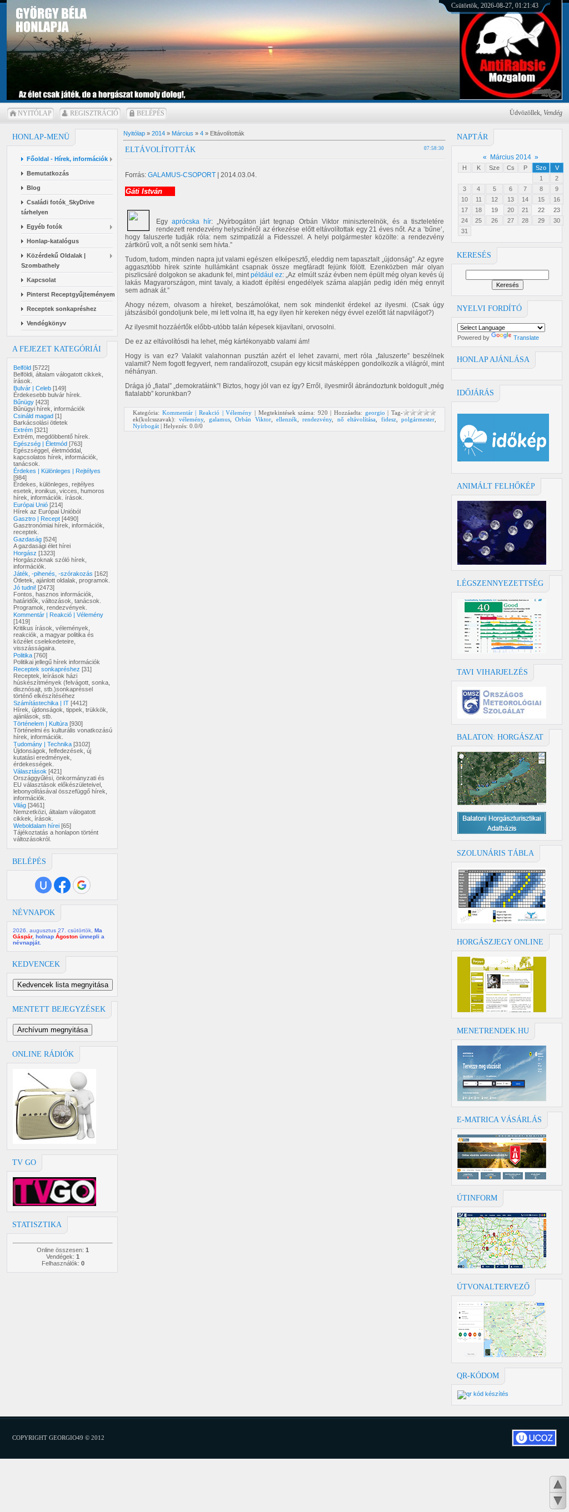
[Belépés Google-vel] (82, 885)
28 (525, 220)
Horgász (25, 553)
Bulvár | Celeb (32, 388)
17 (464, 210)
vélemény (191, 419)
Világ (19, 805)
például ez (266, 275)
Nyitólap (35, 113)
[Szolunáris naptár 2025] (501, 921)
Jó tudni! (24, 587)
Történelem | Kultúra (40, 723)
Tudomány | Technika (42, 744)
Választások (30, 771)
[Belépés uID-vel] (43, 885)
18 (478, 210)
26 (494, 220)
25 (478, 220)
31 (464, 231)
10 (464, 199)
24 (464, 220)
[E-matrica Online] (501, 1177)
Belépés (150, 113)
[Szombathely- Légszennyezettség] (501, 651)
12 (494, 199)
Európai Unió (30, 504)
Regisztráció (94, 113)
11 (479, 199)
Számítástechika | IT (41, 703)
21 (525, 210)
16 (556, 199)
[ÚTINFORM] (501, 1266)
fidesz (388, 419)
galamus (219, 419)
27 (510, 220)
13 (510, 199)
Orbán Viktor (253, 419)
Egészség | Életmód (40, 443)
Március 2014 (510, 157)
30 (556, 220)
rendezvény (317, 419)
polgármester (418, 419)
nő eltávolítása (356, 419)
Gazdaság (27, 539)
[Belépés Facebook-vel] (62, 885)
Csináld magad (33, 416)
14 (525, 199)
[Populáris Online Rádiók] (54, 1141)
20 (510, 210)
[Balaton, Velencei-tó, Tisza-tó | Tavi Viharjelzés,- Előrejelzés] (501, 716)
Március (182, 133)
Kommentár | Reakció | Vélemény (58, 614)
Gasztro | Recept (36, 518)
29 (541, 220)
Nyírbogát (146, 426)
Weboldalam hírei (36, 825)
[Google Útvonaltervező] (501, 1355)
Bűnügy (23, 402)
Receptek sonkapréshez (46, 669)
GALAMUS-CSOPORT (182, 175)
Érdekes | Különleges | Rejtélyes (57, 471)
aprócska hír (191, 221)
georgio (375, 412)
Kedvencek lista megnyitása (62, 985)
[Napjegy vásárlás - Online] (501, 1010)
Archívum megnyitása (52, 1030)
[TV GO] (54, 1203)
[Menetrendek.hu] (501, 1099)
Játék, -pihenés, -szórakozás (53, 573)
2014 (158, 133)
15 (541, 199)
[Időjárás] (501, 562)
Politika (22, 655)
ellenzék (286, 419)
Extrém (23, 429)
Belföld (22, 367)
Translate (526, 337)
